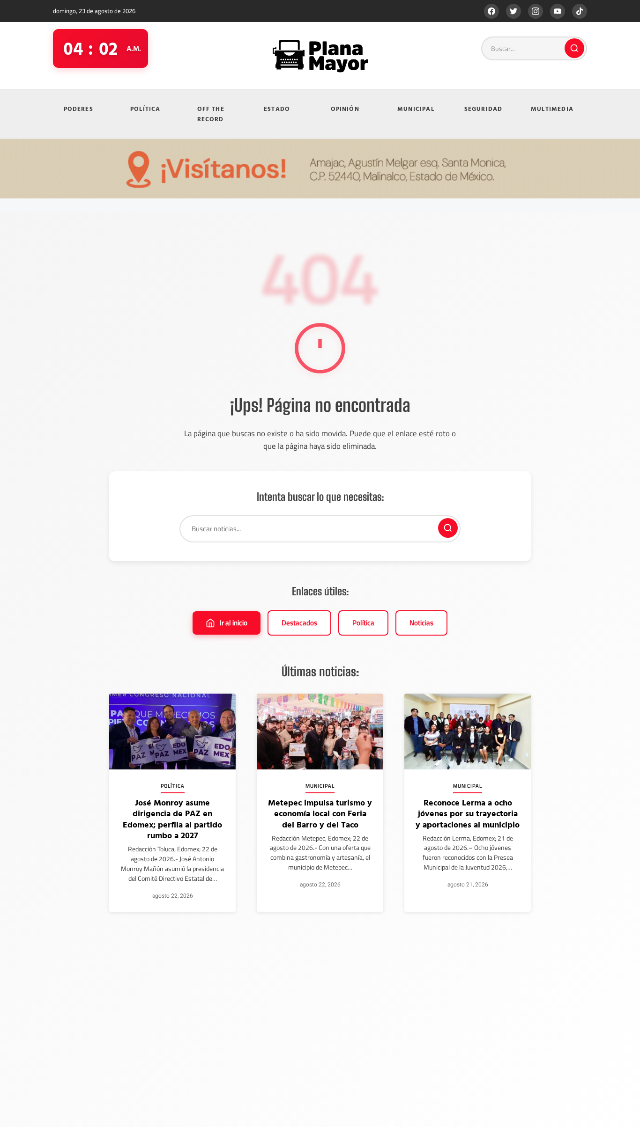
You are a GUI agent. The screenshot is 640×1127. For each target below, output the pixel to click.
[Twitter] (513, 11)
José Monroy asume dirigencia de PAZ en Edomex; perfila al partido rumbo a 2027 (172, 819)
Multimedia (552, 108)
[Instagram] (535, 11)
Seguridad (483, 108)
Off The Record (210, 114)
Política (145, 108)
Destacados (299, 622)
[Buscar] (574, 48)
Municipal (415, 108)
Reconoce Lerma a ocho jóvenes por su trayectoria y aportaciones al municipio (468, 813)
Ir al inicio (233, 622)
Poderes (78, 108)
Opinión (345, 108)
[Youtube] (557, 11)
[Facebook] (491, 11)
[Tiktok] (579, 11)
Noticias (421, 622)
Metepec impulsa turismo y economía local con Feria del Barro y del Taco (320, 813)
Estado (277, 108)
